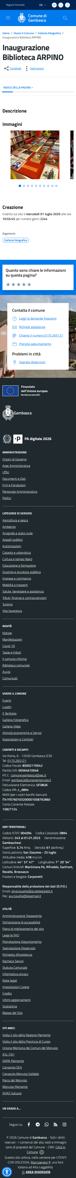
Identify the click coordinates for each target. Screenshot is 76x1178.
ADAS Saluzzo (11, 1093)
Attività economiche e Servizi (22, 732)
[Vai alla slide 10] (56, 186)
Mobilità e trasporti (15, 584)
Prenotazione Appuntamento (22, 941)
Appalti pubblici (12, 539)
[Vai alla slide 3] (28, 186)
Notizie (7, 633)
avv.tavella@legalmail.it (25, 896)
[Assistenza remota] (41, 1152)
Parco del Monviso (14, 1080)
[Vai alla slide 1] (20, 186)
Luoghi (6, 706)
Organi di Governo (14, 459)
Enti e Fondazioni (14, 485)
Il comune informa (14, 658)
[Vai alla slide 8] (48, 186)
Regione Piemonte (15, 5)
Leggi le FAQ (10, 935)
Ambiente (9, 526)
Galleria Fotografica (15, 719)
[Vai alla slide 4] (32, 186)
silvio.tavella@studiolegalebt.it (32, 891)
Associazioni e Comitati (17, 739)
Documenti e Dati (14, 478)
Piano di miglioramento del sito (23, 928)
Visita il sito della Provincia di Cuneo (26, 1041)
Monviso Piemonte (15, 1086)
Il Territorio (9, 713)
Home (6, 33)
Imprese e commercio (16, 578)
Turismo (7, 604)
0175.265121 (16, 760)
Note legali (9, 980)
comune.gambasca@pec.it (28, 775)
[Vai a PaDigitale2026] (27, 439)
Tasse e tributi (11, 652)
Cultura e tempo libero (17, 559)
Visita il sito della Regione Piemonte (26, 1035)
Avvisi (6, 671)
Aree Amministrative (16, 465)
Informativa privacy (15, 974)
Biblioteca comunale (16, 665)
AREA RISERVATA (38, 1172)
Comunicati (9, 678)
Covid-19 (8, 645)
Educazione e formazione (19, 565)
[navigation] (8, 17)
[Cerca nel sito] (65, 18)
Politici (6, 498)
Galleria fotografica (49, 33)
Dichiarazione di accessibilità (21, 922)
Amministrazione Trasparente (22, 915)
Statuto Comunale (14, 967)
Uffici (5, 472)
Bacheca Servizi (13, 961)
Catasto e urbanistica (16, 552)
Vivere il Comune (24, 33)
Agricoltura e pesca (15, 520)
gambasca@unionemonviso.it (31, 780)
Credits (7, 993)
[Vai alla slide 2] (24, 186)
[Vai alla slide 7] (44, 186)
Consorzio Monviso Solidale (20, 1073)
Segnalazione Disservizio (18, 948)
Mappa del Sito (12, 1012)
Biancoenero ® (40, 1162)
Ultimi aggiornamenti (16, 999)
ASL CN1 (8, 1054)
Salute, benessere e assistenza (23, 591)
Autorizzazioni (11, 546)
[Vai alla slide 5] (36, 186)
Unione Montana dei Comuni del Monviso (30, 1047)
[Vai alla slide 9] (52, 186)
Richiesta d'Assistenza (17, 954)
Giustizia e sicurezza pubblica (21, 572)
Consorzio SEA (12, 1067)
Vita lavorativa (12, 610)
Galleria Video (11, 726)
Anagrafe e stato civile (17, 533)
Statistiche (9, 1006)
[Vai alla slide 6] (40, 186)
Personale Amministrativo (19, 491)
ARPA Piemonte (13, 1060)
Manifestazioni (12, 639)
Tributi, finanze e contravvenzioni (24, 597)
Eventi (6, 700)
